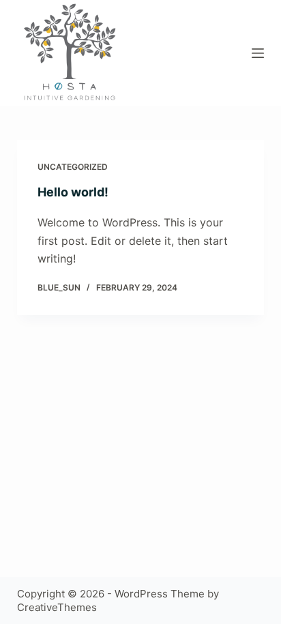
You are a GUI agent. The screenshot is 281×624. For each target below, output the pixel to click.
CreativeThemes (57, 607)
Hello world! (73, 192)
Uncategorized (73, 167)
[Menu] (258, 53)
